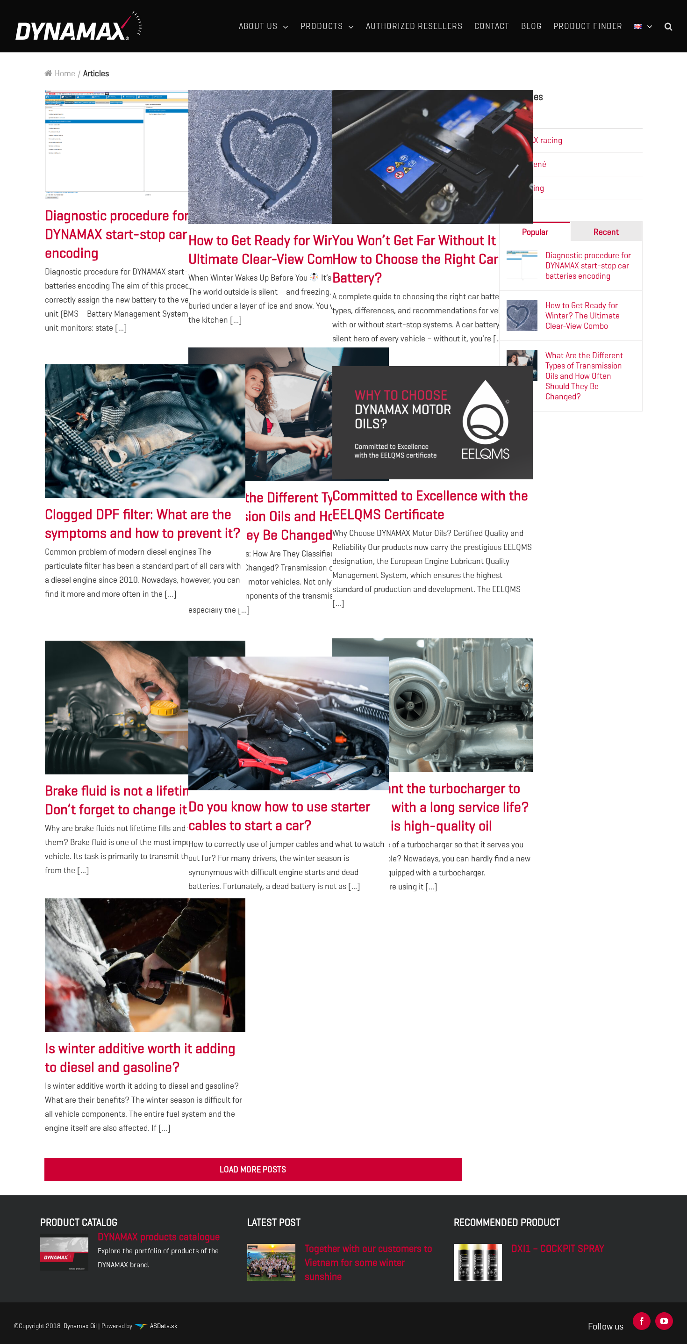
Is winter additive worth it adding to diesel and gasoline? (145, 965)
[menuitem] (270, 26)
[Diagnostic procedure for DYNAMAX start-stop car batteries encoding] (522, 257)
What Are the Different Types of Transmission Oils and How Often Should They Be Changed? (288, 414)
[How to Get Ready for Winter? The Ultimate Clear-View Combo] (522, 307)
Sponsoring (524, 188)
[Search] (669, 26)
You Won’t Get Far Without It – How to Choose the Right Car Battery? (432, 157)
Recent (606, 232)
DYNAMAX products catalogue (159, 1237)
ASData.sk (163, 1326)
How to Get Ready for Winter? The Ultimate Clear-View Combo (288, 157)
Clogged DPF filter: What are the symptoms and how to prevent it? (145, 431)
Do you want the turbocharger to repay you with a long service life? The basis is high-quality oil (432, 705)
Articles (517, 116)
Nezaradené (525, 164)
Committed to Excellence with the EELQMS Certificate (432, 422)
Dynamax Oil (80, 1326)
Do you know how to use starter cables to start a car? (288, 723)
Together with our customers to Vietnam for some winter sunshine (368, 1263)
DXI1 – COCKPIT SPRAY (557, 1249)
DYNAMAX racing (533, 140)
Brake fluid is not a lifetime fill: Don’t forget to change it (145, 708)
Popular (535, 232)
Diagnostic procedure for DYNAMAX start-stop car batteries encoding (145, 144)
